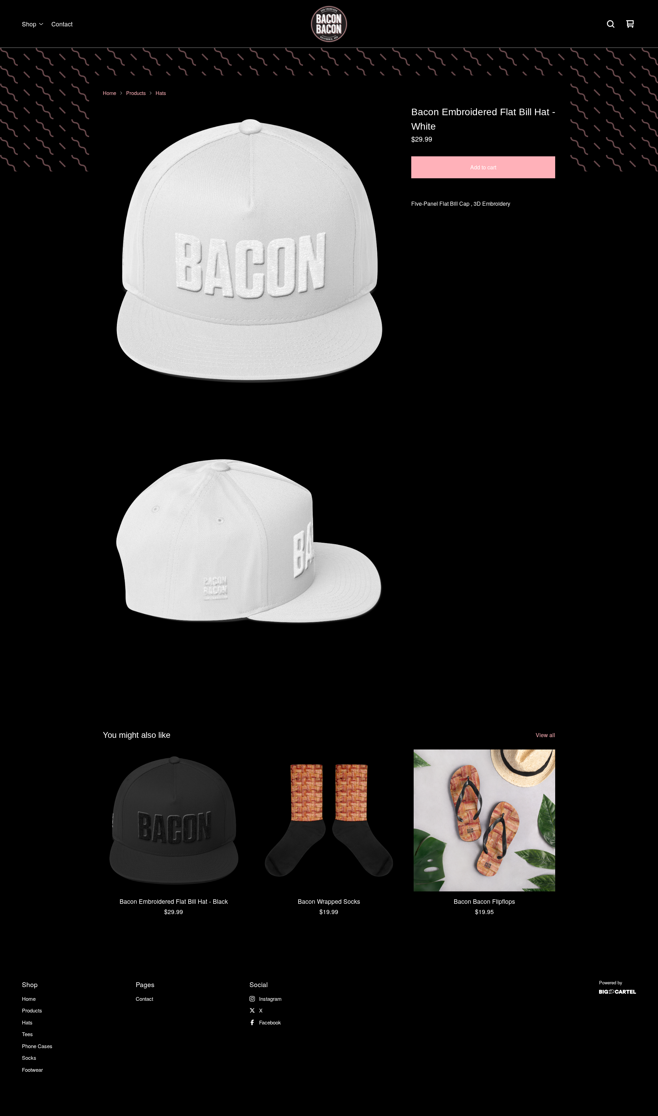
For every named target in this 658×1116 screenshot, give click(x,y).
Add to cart (483, 167)
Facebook (270, 1022)
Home (109, 92)
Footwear (32, 1069)
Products (136, 92)
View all (545, 735)
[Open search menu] (611, 24)
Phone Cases (37, 1045)
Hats (161, 92)
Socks (29, 1057)
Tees (27, 1033)
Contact (62, 24)
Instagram (270, 998)
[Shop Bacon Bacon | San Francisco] (329, 24)
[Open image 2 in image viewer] (249, 549)
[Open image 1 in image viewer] (249, 251)
